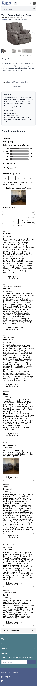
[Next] (33, 33)
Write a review (20, 17)
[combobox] (18, 9)
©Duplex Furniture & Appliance (9, 672)
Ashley (5, 19)
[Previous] (4, 33)
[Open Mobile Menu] (34, 3)
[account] (30, 3)
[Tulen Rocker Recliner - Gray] (18, 34)
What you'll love (7, 59)
